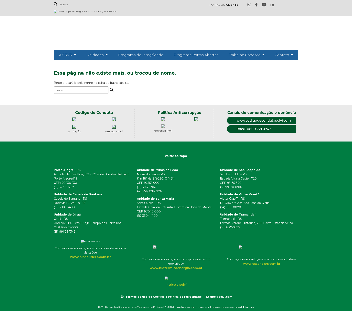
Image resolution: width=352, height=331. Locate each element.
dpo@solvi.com (221, 296)
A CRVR (65, 55)
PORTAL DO (223, 4)
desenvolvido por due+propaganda (191, 307)
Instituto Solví (176, 284)
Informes (248, 307)
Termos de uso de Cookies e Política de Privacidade (163, 296)
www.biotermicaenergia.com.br (176, 268)
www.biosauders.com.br (90, 257)
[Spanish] (296, 5)
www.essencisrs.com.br (261, 264)
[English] (283, 5)
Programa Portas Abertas (196, 55)
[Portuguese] (289, 5)
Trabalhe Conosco (245, 55)
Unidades (95, 55)
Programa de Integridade (140, 55)
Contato (282, 55)
